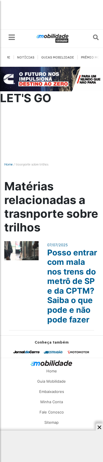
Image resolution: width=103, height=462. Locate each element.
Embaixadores (51, 391)
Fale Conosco (51, 412)
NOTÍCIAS (25, 57)
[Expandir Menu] (11, 37)
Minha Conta (51, 402)
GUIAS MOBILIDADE (57, 57)
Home (8, 164)
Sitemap (51, 422)
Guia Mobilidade (51, 381)
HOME (5, 57)
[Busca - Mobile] (92, 37)
